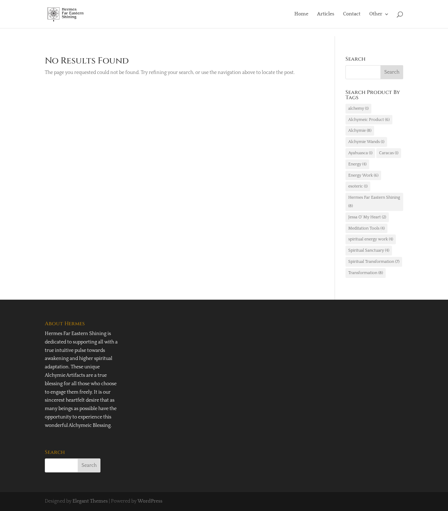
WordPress (150, 501)
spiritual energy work (370, 239)
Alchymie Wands (366, 141)
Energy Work (363, 175)
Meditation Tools (366, 228)
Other (375, 14)
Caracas (388, 153)
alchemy (358, 108)
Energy (357, 164)
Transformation (365, 273)
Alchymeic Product (369, 119)
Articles (325, 14)
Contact (351, 14)
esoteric (358, 186)
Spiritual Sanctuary (368, 250)
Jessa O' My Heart (367, 217)
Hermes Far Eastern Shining (374, 201)
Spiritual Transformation (373, 261)
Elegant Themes (90, 501)
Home (301, 14)
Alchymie (359, 130)
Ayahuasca (360, 153)
